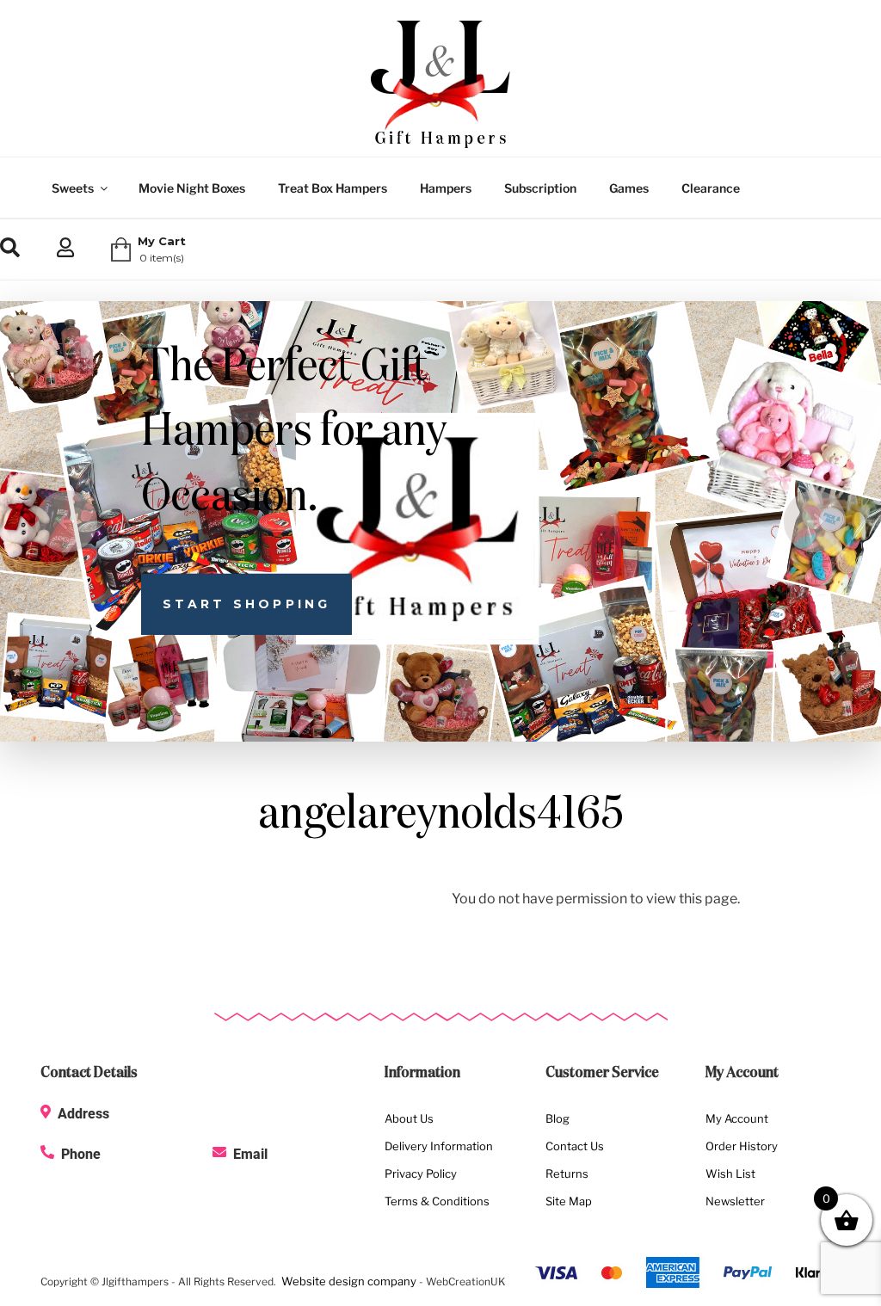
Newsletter (735, 1201)
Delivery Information (439, 1146)
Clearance (710, 188)
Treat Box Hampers (332, 188)
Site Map (568, 1201)
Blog (557, 1118)
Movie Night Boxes (192, 188)
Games (629, 188)
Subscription (540, 188)
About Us (409, 1118)
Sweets (73, 188)
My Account (736, 1118)
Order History (741, 1146)
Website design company (348, 1281)
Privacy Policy (421, 1173)
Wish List (730, 1173)
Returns (566, 1173)
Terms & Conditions (437, 1201)
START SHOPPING (247, 604)
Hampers (445, 188)
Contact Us (574, 1146)
